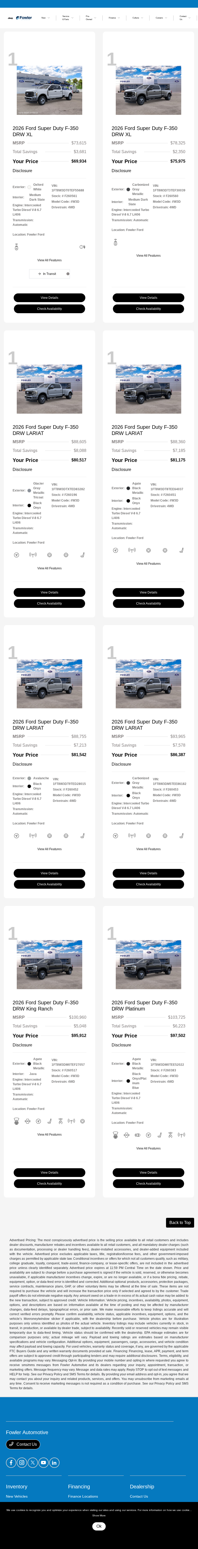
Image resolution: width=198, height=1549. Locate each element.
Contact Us (26, 1444)
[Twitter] (33, 1463)
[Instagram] (22, 1463)
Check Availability (49, 309)
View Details (49, 298)
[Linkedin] (54, 1463)
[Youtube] (43, 1463)
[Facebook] (11, 1463)
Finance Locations (83, 1496)
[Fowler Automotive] (20, 17)
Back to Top (180, 1222)
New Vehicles (17, 1496)
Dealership (142, 1486)
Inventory (16, 1486)
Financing (79, 1486)
